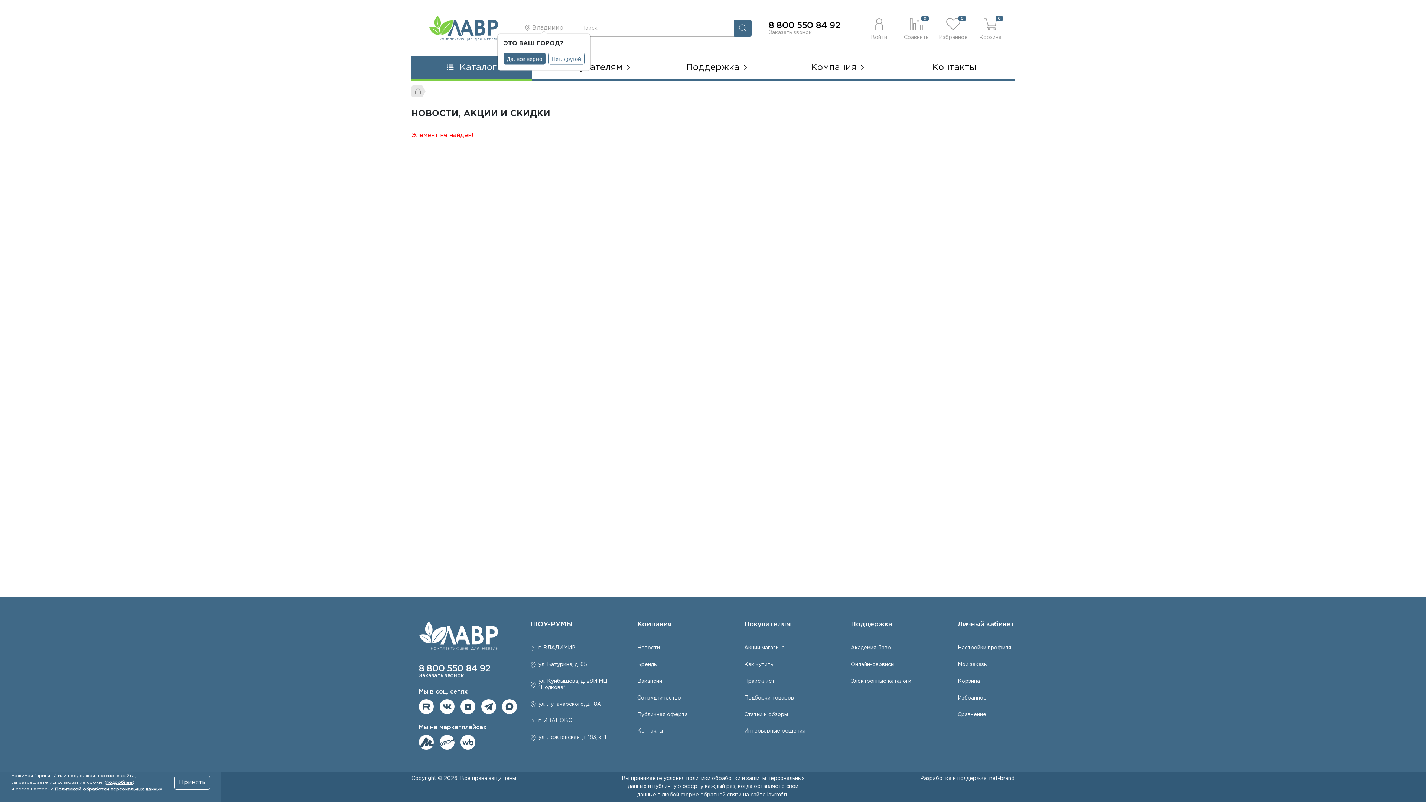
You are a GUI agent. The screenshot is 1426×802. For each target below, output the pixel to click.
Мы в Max (509, 706)
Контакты (954, 67)
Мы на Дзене (467, 706)
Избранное (972, 698)
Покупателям (767, 624)
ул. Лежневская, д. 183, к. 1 (572, 737)
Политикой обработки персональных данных (108, 789)
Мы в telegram (488, 706)
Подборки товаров (769, 698)
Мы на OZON (447, 742)
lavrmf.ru (778, 795)
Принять (192, 782)
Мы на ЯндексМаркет (426, 742)
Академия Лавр (871, 648)
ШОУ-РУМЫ (551, 624)
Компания (654, 624)
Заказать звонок (790, 32)
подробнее (119, 782)
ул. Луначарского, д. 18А (569, 704)
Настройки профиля (984, 648)
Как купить (758, 664)
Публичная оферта (662, 715)
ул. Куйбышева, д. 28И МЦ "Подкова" (572, 684)
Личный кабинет (986, 624)
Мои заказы (973, 664)
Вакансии (649, 681)
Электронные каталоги (881, 681)
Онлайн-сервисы (873, 664)
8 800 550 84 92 (804, 26)
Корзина (969, 681)
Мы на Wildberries (467, 742)
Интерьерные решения (774, 731)
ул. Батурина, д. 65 (562, 664)
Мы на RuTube (426, 706)
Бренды (647, 664)
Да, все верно (524, 58)
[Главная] (418, 91)
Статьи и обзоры (766, 715)
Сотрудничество (659, 698)
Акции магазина (764, 648)
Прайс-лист (759, 681)
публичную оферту (677, 786)
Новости (648, 648)
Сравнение (972, 715)
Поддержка (871, 624)
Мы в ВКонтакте (447, 706)
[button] (879, 28)
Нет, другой (566, 58)
